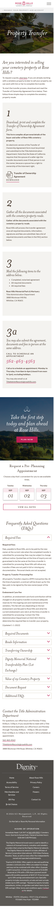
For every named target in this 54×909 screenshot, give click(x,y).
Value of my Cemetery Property (22, 679)
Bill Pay (12, 799)
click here (23, 77)
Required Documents (17, 633)
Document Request (15, 687)
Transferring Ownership (18, 650)
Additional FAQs (14, 696)
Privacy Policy (36, 782)
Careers (36, 787)
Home (11, 778)
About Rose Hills (36, 778)
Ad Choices (12, 804)
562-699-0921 (34, 832)
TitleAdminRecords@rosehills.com (17, 744)
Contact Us (36, 799)
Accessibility (11, 782)
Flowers (36, 792)
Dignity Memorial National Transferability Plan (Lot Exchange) (20, 664)
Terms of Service (11, 787)
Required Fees (13, 538)
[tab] (27, 538)
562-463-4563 (20, 361)
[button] (47, 4)
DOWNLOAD (12, 180)
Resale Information (16, 642)
